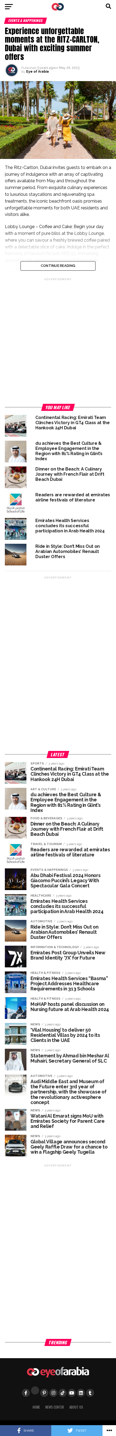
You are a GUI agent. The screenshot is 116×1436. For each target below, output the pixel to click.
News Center (54, 1407)
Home (36, 1407)
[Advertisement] (58, 340)
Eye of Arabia (37, 71)
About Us (76, 1407)
